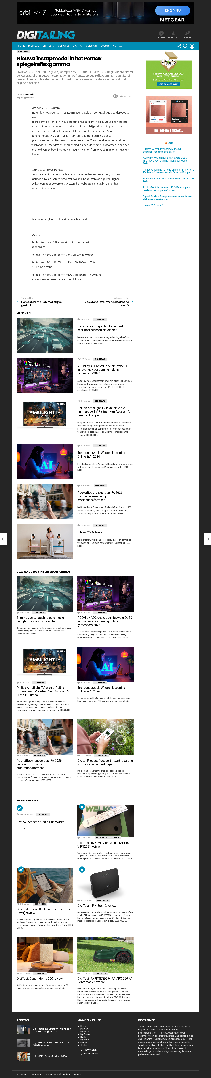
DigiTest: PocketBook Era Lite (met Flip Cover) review (43, 911)
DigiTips (77, 46)
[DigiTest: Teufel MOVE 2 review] (23, 1056)
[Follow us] (179, 46)
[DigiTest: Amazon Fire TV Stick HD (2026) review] (23, 1043)
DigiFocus (63, 46)
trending (187, 37)
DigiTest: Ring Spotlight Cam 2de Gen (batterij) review (52, 1030)
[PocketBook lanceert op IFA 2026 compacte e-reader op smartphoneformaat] (45, 501)
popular (173, 37)
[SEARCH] (185, 46)
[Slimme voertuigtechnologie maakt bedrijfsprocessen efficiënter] (45, 335)
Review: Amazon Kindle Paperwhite (40, 822)
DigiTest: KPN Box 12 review (96, 905)
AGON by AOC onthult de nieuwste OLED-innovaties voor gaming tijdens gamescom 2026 (105, 369)
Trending (20, 808)
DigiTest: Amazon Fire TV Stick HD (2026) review (52, 1044)
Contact (118, 46)
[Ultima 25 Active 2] (45, 541)
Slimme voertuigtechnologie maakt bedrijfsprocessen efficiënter (101, 328)
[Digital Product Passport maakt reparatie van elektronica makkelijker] (105, 737)
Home (21, 46)
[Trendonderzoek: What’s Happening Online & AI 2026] (45, 461)
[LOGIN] (192, 46)
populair (82, 807)
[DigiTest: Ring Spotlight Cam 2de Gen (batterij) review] (23, 1029)
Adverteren (91, 1054)
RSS (170, 143)
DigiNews (33, 46)
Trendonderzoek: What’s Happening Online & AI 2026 (101, 454)
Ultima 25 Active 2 (89, 532)
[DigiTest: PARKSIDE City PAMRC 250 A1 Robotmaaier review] (105, 955)
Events (105, 46)
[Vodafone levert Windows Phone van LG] (207, 539)
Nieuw (161, 37)
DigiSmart (91, 46)
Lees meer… (98, 343)
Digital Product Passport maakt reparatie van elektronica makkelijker (105, 762)
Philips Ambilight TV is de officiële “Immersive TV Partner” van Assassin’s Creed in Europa (103, 411)
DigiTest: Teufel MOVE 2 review (50, 1056)
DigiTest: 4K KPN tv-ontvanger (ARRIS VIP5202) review (103, 844)
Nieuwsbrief (91, 1050)
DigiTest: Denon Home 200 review (40, 978)
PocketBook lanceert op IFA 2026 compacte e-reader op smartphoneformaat (100, 496)
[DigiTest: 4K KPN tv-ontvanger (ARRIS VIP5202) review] (105, 821)
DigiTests (48, 46)
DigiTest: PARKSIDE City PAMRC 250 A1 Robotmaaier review (105, 980)
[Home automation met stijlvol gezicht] (3, 539)
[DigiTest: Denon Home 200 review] (45, 955)
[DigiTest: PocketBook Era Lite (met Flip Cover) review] (45, 885)
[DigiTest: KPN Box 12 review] (105, 884)
